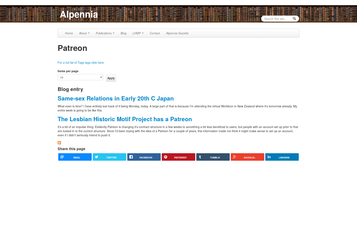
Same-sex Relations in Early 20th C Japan (116, 98)
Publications (104, 33)
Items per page (68, 71)
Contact (155, 33)
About (83, 33)
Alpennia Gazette (177, 33)
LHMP (137, 33)
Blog (123, 33)
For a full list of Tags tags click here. (81, 62)
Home (69, 33)
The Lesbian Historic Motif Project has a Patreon (125, 119)
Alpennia (79, 13)
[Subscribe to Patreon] (59, 142)
